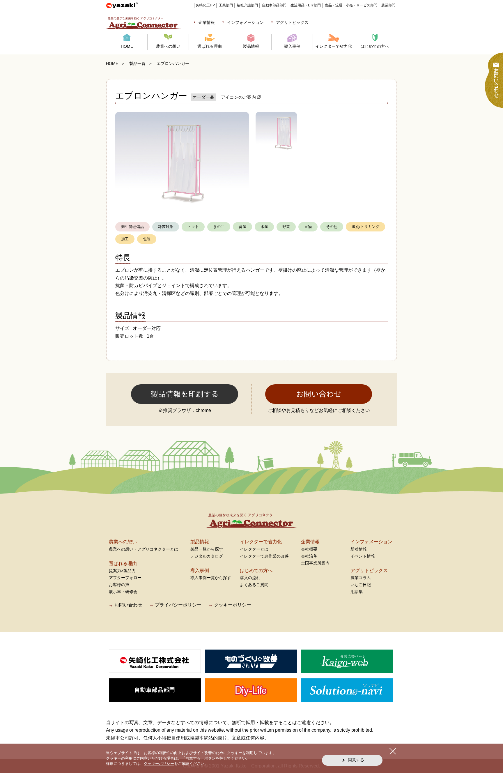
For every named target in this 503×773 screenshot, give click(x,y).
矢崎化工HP (205, 5)
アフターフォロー (125, 577)
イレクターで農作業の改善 (264, 556)
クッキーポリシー (232, 604)
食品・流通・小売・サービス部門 (351, 5)
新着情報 (358, 549)
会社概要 (309, 549)
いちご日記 (360, 584)
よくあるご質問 (254, 584)
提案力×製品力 (122, 570)
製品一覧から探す (206, 549)
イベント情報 (362, 556)
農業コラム (360, 577)
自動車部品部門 (274, 5)
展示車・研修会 (123, 591)
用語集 (356, 591)
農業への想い (168, 46)
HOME (127, 46)
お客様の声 (119, 584)
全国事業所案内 (315, 563)
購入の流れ (250, 577)
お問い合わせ (318, 394)
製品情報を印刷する (184, 394)
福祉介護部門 (247, 5)
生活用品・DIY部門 (306, 5)
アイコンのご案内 (239, 97)
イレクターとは (254, 549)
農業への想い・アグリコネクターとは (143, 549)
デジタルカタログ (206, 556)
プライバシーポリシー (178, 604)
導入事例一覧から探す (210, 577)
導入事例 (292, 46)
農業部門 (388, 5)
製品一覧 (137, 63)
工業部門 (226, 5)
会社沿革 (309, 556)
